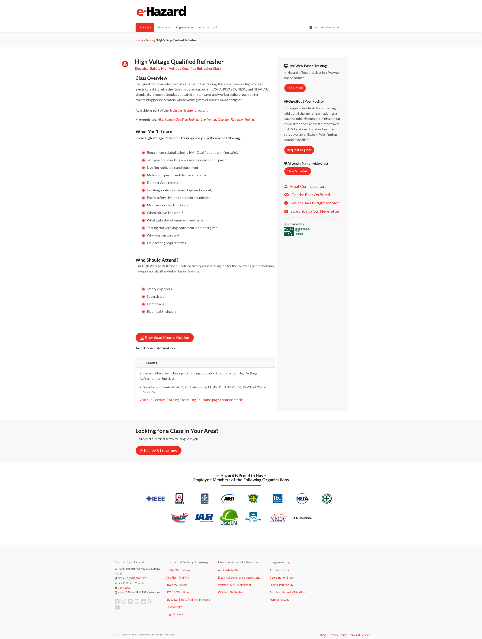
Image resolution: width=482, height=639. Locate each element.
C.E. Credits (148, 363)
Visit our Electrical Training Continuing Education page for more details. (192, 400)
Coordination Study (282, 577)
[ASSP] (253, 498)
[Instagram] (123, 601)
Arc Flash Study (279, 570)
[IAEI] (204, 517)
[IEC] (277, 498)
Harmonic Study (279, 599)
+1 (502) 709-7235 (136, 578)
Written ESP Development (234, 585)
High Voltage (174, 614)
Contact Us (124, 587)
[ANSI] (228, 498)
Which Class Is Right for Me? (315, 203)
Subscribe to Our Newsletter (315, 211)
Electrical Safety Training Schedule (188, 599)
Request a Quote (299, 150)
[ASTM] (204, 498)
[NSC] (326, 498)
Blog (323, 635)
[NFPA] (179, 498)
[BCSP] (302, 517)
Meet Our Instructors (308, 186)
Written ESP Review (230, 592)
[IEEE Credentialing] (253, 517)
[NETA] (302, 498)
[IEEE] (155, 498)
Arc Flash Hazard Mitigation (287, 592)
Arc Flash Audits (228, 570)
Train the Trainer (181, 110)
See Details (295, 88)
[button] (205, 362)
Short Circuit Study (281, 585)
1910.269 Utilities (177, 592)
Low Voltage (174, 607)
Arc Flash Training (177, 577)
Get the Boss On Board (310, 194)
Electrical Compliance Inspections (239, 577)
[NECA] (277, 517)
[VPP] (179, 517)
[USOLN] (228, 517)
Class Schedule (298, 171)
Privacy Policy (338, 635)
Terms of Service (359, 635)
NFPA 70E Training (178, 570)
